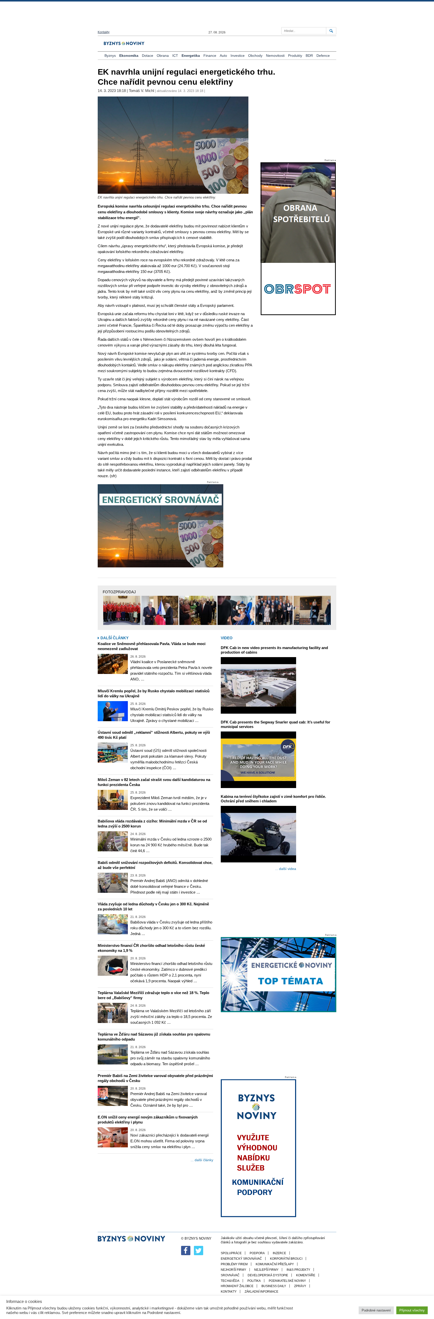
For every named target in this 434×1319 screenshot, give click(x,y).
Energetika (191, 56)
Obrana (163, 56)
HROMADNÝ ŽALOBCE (237, 1286)
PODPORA (257, 1253)
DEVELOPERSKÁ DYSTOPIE (268, 1275)
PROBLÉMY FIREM (234, 1264)
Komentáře (305, 1275)
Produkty (295, 56)
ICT (175, 56)
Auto (223, 56)
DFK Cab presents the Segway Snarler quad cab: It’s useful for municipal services (275, 724)
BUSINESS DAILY (273, 1286)
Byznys (110, 56)
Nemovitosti (275, 56)
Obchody (255, 56)
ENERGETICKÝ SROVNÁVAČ (241, 1258)
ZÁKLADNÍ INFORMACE (261, 1291)
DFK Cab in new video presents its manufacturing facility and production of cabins (274, 650)
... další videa (285, 869)
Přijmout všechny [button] (412, 1310)
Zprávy (300, 1286)
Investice (238, 56)
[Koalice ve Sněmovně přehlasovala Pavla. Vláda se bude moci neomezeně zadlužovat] (113, 664)
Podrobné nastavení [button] (376, 1310)
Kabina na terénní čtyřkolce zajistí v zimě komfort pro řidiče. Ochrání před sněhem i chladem (273, 798)
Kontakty (104, 32)
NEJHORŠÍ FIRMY (233, 1270)
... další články (202, 1160)
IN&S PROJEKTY (298, 1270)
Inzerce (279, 1253)
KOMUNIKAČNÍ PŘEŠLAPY (275, 1264)
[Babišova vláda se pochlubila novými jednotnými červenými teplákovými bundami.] (122, 610)
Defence (323, 56)
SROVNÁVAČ (230, 1275)
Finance (209, 56)
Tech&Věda (230, 1281)
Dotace (147, 56)
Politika (254, 1281)
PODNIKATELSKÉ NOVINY (287, 1281)
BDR (309, 56)
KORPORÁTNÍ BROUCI (286, 1258)
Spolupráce (231, 1253)
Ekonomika (128, 56)
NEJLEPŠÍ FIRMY (266, 1270)
